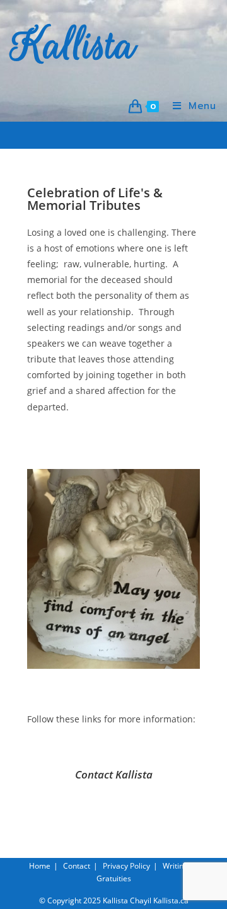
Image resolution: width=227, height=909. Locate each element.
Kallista (73, 45)
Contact (76, 865)
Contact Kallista (114, 774)
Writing (175, 865)
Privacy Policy (126, 865)
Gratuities (113, 878)
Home (39, 865)
